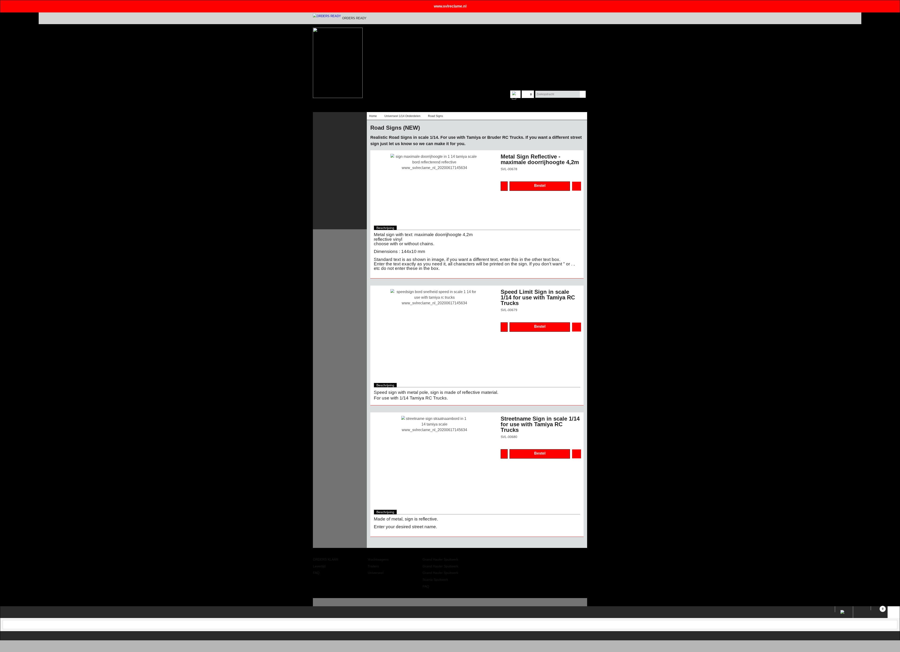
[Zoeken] (583, 94)
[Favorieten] (576, 186)
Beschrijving (385, 228)
